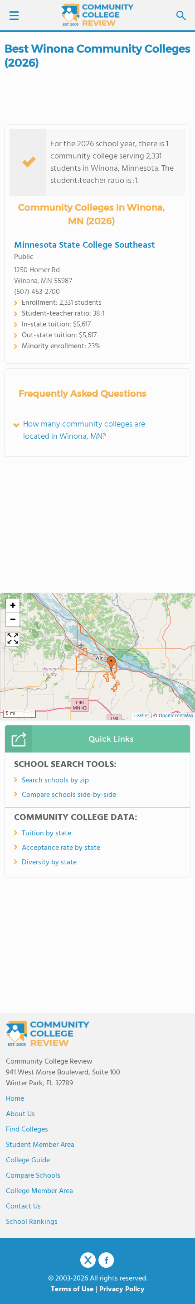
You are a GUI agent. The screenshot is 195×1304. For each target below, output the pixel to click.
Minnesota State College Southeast (84, 245)
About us (20, 1114)
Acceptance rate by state (61, 848)
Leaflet (141, 716)
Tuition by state (46, 833)
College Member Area (39, 1191)
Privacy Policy (122, 1289)
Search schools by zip (55, 780)
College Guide (28, 1160)
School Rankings (32, 1222)
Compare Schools (33, 1175)
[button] (111, 663)
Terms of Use (72, 1289)
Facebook (106, 1260)
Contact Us (23, 1206)
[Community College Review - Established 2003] (97, 14)
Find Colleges (27, 1129)
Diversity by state (49, 862)
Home (15, 1098)
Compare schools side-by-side (69, 795)
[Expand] (13, 639)
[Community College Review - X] (88, 1260)
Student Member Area (40, 1145)
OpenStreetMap (176, 716)
